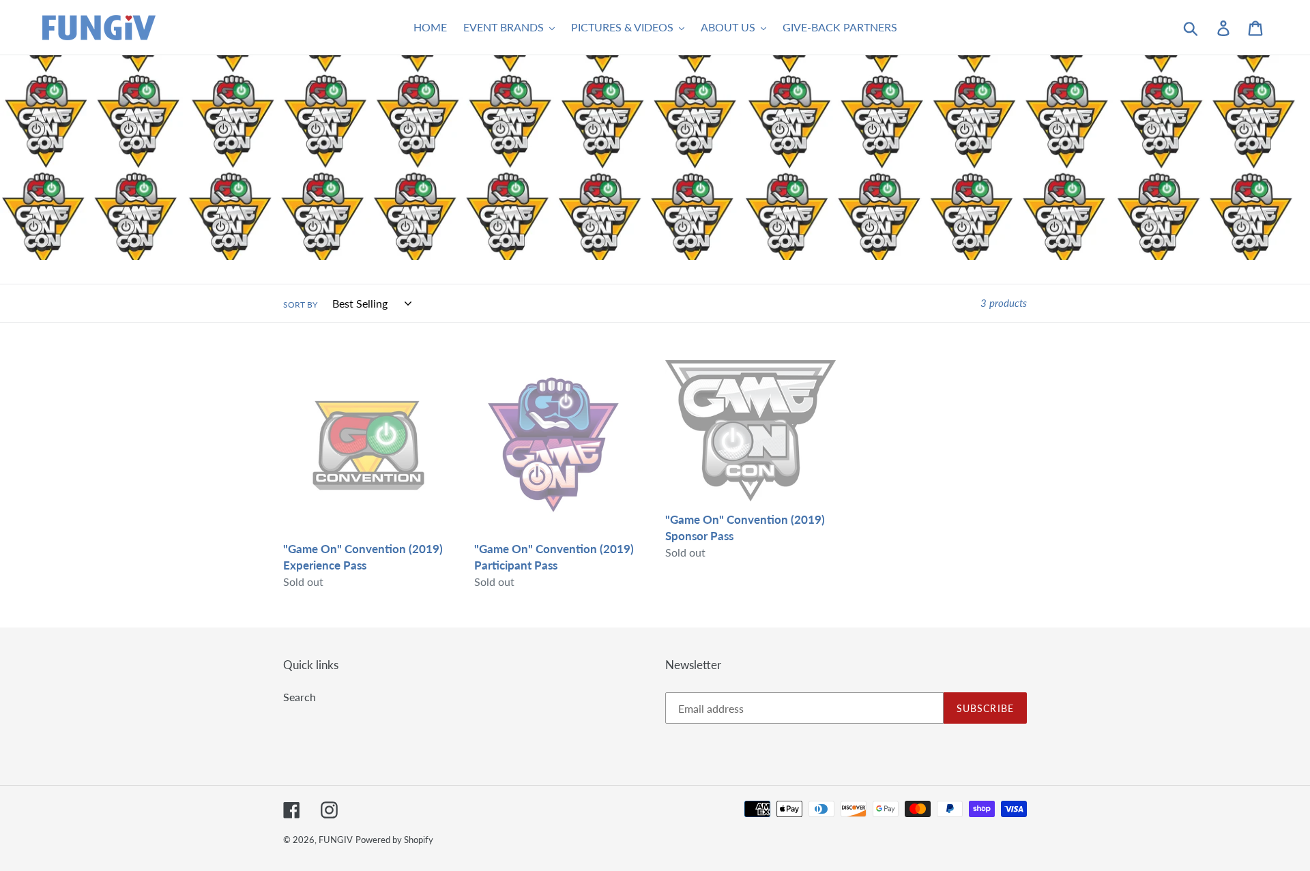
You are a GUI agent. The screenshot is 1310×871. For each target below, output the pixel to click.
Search (299, 696)
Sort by (300, 304)
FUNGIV (336, 839)
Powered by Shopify (394, 839)
